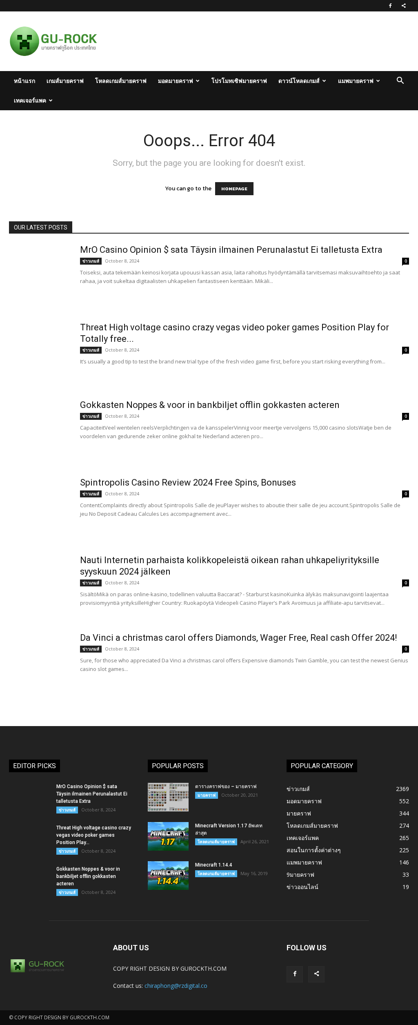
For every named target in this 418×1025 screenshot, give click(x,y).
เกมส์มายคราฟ (65, 81)
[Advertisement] (259, 41)
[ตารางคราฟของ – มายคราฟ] (168, 797)
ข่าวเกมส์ (90, 261)
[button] (400, 81)
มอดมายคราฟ (175, 81)
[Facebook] (390, 5)
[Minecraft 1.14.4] (168, 875)
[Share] (404, 5)
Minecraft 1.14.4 (213, 865)
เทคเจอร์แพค (30, 100)
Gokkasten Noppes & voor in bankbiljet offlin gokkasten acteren (210, 405)
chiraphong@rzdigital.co (176, 985)
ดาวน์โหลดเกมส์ (299, 81)
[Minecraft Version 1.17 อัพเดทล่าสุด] (168, 836)
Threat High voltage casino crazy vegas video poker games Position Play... (93, 835)
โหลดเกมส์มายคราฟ (121, 81)
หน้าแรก (24, 81)
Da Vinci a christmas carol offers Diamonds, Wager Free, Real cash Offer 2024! (238, 638)
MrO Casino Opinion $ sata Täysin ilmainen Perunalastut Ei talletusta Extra (231, 250)
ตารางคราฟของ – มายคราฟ (226, 786)
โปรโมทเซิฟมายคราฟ (239, 81)
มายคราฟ (207, 795)
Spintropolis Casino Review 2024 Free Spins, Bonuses (188, 482)
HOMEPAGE (234, 188)
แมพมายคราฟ (356, 81)
